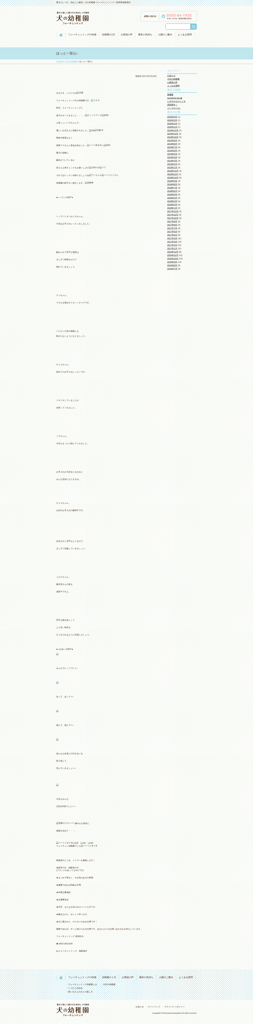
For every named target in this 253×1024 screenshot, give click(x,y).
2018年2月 (172, 204)
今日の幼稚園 (173, 79)
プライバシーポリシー (174, 1007)
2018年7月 (172, 188)
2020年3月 (172, 120)
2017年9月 (172, 221)
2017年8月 (172, 225)
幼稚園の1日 (108, 34)
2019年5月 (172, 154)
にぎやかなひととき (176, 101)
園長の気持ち (145, 34)
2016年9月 (172, 262)
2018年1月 (172, 208)
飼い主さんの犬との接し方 (80, 992)
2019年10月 (172, 137)
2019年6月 (172, 150)
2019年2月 (172, 164)
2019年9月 (172, 140)
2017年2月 (172, 245)
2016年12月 (172, 252)
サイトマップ (154, 1007)
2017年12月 (172, 211)
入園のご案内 (165, 34)
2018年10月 (172, 177)
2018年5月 (172, 194)
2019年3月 (172, 161)
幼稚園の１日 (109, 977)
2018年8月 (172, 184)
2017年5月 (172, 235)
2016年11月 (172, 255)
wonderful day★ (174, 98)
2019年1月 (172, 167)
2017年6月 (172, 231)
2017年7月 (172, 228)
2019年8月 (172, 144)
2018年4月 (172, 198)
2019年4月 (172, 157)
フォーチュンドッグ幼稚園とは (82, 984)
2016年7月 (172, 269)
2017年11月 (172, 215)
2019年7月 (172, 147)
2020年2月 (172, 123)
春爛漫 (170, 94)
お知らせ (171, 76)
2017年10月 (172, 218)
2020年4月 (172, 117)
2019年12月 (172, 130)
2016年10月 (172, 258)
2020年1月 (172, 127)
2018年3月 (172, 201)
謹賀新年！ (172, 105)
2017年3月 (172, 242)
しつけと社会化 (75, 988)
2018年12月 (172, 171)
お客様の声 (127, 34)
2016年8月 (172, 265)
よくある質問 (185, 34)
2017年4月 (172, 238)
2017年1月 (172, 248)
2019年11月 (172, 134)
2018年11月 (172, 174)
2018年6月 (172, 191)
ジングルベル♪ (174, 108)
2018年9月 (172, 181)
